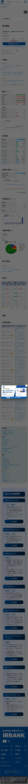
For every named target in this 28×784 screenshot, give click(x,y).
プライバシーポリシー (6, 779)
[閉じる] (26, 385)
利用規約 (20, 777)
